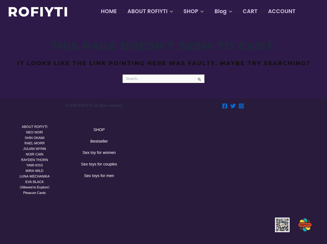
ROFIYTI (38, 12)
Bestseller (99, 141)
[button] (170, 11)
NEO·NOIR (34, 132)
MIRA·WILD (34, 171)
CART (250, 11)
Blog (220, 11)
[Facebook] (225, 106)
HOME (109, 11)
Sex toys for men (99, 175)
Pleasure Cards (34, 193)
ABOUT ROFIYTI (147, 11)
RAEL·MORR (34, 143)
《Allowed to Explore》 (34, 187)
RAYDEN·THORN (34, 160)
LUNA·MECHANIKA (35, 176)
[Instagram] (241, 106)
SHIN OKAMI (34, 138)
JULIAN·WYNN (34, 149)
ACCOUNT (281, 11)
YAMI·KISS (34, 165)
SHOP (191, 11)
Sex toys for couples (99, 164)
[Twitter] (233, 106)
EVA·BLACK (34, 182)
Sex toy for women (99, 152)
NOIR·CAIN (34, 154)
